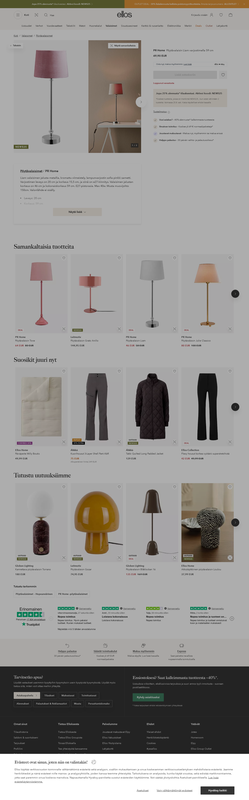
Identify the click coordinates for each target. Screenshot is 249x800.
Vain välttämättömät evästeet (174, 790)
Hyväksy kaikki (217, 790)
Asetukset (143, 790)
